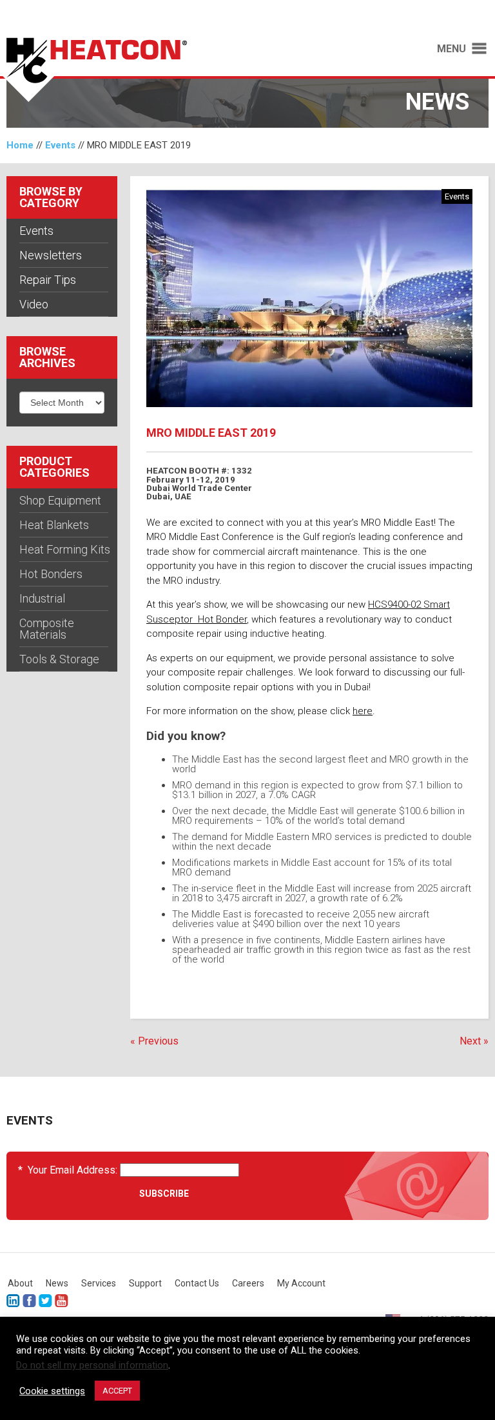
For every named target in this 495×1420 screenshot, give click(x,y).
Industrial (42, 598)
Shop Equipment (60, 500)
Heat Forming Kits (64, 549)
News (57, 1283)
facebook (29, 1301)
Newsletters (50, 255)
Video (33, 304)
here (363, 711)
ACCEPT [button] (117, 1390)
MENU (451, 49)
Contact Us (197, 1283)
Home (20, 145)
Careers (248, 1283)
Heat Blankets (54, 525)
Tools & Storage (59, 659)
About (20, 1283)
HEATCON (117, 69)
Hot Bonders (50, 574)
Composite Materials (46, 628)
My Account (301, 1283)
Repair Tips (47, 279)
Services (98, 1283)
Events (60, 145)
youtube (61, 1301)
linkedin (13, 1301)
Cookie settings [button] (52, 1391)
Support (145, 1283)
